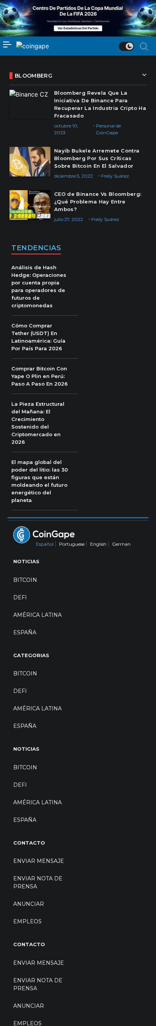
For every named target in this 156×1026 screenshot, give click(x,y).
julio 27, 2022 (68, 219)
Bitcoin (25, 580)
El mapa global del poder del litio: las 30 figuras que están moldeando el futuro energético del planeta (39, 481)
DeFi (20, 597)
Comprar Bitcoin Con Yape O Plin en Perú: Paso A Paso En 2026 (39, 376)
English (98, 544)
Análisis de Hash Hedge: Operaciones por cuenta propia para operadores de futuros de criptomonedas (38, 286)
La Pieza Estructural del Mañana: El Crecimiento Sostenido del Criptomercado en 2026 (37, 423)
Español (44, 544)
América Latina (37, 614)
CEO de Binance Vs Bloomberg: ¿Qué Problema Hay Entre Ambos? (98, 201)
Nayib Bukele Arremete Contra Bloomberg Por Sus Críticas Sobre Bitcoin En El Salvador (97, 158)
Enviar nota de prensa (37, 882)
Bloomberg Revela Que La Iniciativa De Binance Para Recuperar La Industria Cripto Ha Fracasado (100, 104)
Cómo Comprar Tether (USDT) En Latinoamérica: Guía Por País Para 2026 (38, 336)
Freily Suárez (115, 176)
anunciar (28, 904)
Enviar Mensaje (38, 861)
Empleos (27, 921)
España (24, 632)
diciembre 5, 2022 (73, 176)
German (121, 544)
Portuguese (71, 544)
